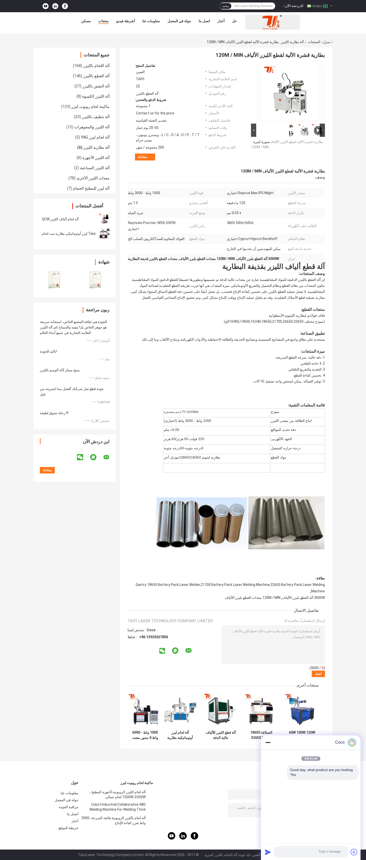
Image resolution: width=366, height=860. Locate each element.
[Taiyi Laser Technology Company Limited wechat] (83, 457)
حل (234, 21)
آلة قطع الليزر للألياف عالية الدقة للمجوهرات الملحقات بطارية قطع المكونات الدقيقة (221, 735)
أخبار (221, 21)
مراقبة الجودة (68, 807)
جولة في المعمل (179, 21)
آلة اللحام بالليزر (96, 65)
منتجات (103, 21)
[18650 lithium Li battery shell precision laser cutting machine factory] (290, 93)
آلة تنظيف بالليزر (96, 116)
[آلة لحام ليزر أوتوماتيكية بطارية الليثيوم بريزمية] (180, 710)
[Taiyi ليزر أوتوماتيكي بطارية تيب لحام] (104, 233)
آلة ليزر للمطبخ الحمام (91, 188)
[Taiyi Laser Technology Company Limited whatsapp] (96, 457)
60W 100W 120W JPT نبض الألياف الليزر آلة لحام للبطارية (302, 735)
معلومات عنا (151, 21)
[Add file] (354, 852)
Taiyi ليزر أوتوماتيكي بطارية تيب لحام (69, 233)
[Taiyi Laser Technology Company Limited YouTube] (45, 6)
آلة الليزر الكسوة (96, 96)
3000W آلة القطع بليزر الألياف (303, 598)
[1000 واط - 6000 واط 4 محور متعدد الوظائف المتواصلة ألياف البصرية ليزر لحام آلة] (145, 710)
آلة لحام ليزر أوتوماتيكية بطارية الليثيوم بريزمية (180, 735)
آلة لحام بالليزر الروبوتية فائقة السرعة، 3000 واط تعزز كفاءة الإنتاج (113, 820)
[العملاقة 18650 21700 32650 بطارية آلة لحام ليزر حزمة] (261, 710)
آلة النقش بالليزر (96, 86)
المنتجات (314, 42)
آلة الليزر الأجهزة (96, 157)
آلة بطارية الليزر (292, 42)
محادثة (142, 157)
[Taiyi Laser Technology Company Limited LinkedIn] (55, 6)
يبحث (225, 6)
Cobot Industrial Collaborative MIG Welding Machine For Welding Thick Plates (117, 807)
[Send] (268, 852)
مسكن (86, 21)
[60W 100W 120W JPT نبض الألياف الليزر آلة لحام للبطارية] (301, 710)
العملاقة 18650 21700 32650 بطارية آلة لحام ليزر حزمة (261, 735)
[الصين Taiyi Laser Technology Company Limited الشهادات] (54, 279)
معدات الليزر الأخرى (93, 178)
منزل (326, 42)
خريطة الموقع (68, 828)
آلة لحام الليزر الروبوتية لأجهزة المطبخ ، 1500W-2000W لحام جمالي (117, 794)
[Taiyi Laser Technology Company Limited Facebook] (65, 6)
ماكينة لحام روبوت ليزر (90, 106)
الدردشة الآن (294, 6)
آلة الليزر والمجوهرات (92, 127)
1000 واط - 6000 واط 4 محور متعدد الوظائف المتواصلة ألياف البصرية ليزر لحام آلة (145, 735)
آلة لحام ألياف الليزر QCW (60, 219)
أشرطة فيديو (125, 21)
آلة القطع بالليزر (96, 76)
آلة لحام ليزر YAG (95, 137)
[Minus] (268, 742)
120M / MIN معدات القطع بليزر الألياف (252, 598)
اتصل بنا (204, 21)
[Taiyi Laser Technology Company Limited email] (109, 457)
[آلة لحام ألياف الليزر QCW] (104, 219)
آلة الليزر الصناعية (95, 167)
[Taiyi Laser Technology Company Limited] (272, 22)
